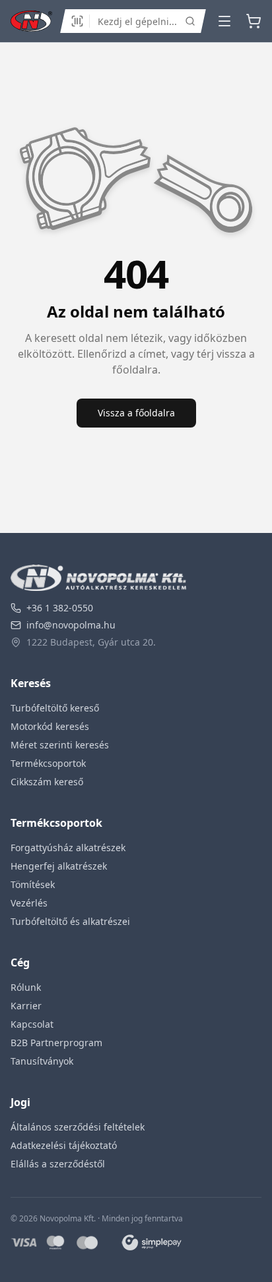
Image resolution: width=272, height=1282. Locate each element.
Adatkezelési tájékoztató (64, 1145)
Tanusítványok (42, 1061)
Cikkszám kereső (47, 781)
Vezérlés (29, 903)
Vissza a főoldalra (136, 412)
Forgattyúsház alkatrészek (68, 847)
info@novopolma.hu (71, 625)
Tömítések (33, 884)
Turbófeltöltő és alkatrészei (70, 921)
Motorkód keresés (50, 726)
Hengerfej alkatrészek (59, 866)
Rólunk (26, 987)
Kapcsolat (32, 1024)
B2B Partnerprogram (56, 1042)
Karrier (26, 1005)
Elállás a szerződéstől (58, 1163)
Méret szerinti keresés (60, 745)
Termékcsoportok (48, 763)
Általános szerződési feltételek (78, 1127)
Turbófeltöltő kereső (55, 708)
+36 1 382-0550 (59, 607)
